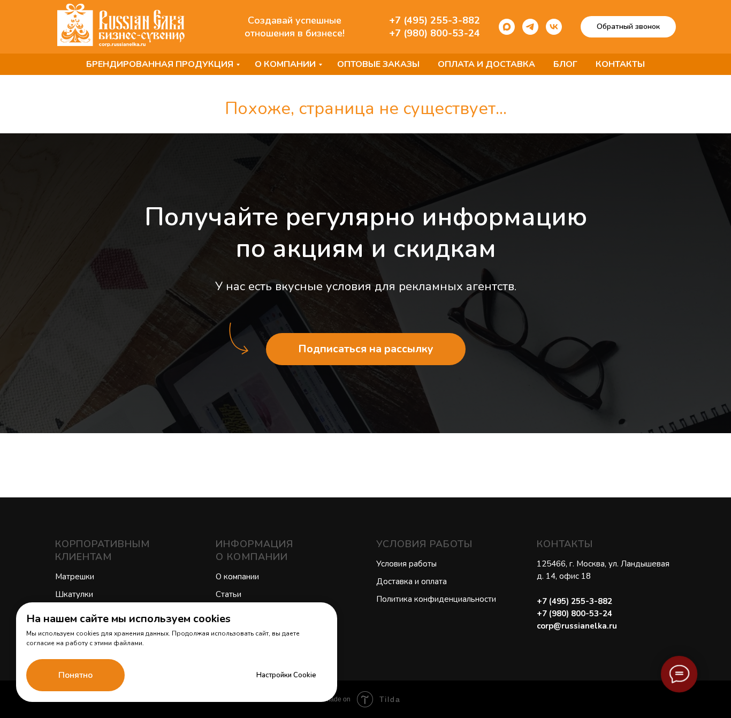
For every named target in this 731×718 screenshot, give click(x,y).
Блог (565, 64)
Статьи (228, 594)
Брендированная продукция (159, 64)
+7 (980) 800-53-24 (434, 33)
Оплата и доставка (486, 64)
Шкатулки (74, 594)
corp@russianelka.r (574, 626)
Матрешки (74, 576)
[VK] (554, 27)
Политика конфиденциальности (436, 599)
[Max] (507, 27)
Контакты (620, 64)
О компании (285, 64)
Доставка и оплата (411, 581)
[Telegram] (530, 27)
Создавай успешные (294, 20)
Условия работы (406, 563)
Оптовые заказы (378, 64)
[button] (628, 26)
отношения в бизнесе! (295, 33)
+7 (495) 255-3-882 (434, 20)
